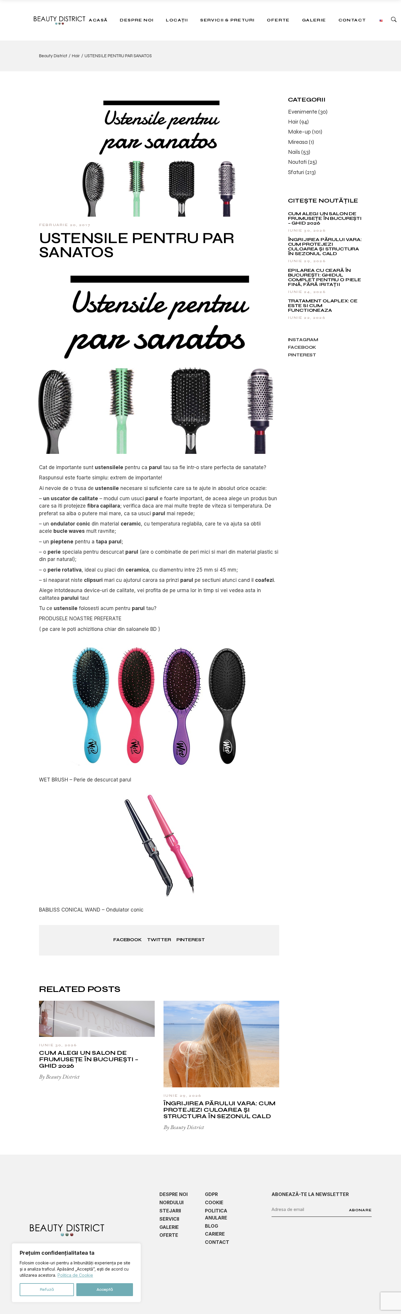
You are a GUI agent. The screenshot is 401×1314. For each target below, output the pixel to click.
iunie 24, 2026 (307, 292)
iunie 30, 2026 (58, 1045)
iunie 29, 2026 (182, 1096)
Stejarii (170, 1211)
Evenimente (302, 111)
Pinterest (302, 355)
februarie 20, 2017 (65, 225)
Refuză (47, 1289)
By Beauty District (59, 1076)
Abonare (360, 1210)
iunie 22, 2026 (307, 318)
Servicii (169, 1219)
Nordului (171, 1202)
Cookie (214, 1202)
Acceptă (105, 1289)
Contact (217, 1242)
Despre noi (173, 1194)
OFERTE (168, 1235)
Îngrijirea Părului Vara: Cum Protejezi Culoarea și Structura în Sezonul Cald (220, 1110)
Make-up (299, 131)
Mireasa (298, 142)
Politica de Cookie (75, 1275)
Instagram (303, 339)
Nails (294, 152)
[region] (76, 1272)
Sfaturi (296, 172)
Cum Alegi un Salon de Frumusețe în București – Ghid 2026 (89, 1059)
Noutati (297, 162)
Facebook (302, 347)
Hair (76, 55)
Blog (211, 1226)
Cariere (215, 1234)
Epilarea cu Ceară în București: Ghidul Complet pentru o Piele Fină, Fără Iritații (324, 277)
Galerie (169, 1227)
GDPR (211, 1194)
